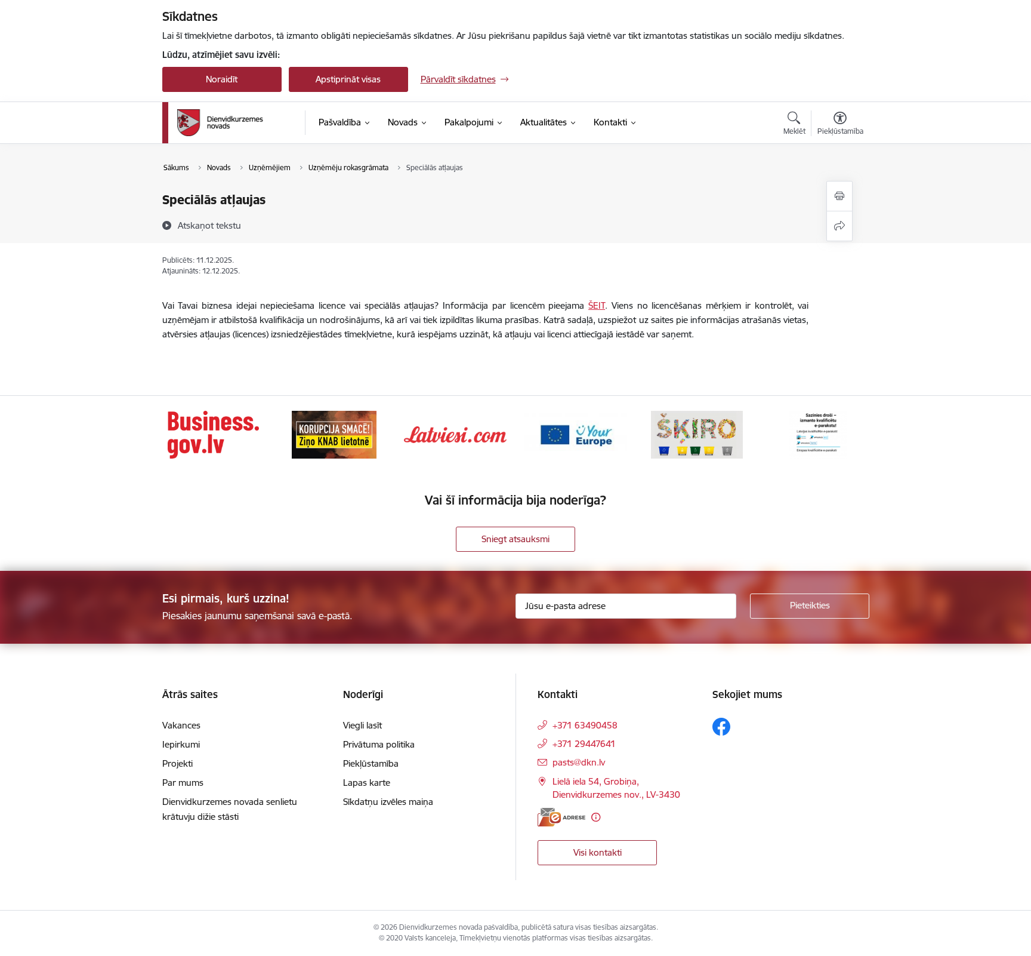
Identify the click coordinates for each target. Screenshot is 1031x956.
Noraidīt (221, 79)
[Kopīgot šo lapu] (839, 226)
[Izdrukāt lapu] (839, 196)
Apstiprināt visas (348, 79)
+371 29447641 (584, 743)
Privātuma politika (379, 744)
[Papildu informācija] (595, 817)
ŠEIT (596, 305)
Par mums (182, 782)
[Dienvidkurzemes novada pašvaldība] (237, 122)
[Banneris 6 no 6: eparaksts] (818, 433)
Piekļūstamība (371, 763)
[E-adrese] (561, 817)
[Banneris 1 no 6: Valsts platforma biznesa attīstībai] (213, 433)
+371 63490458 (585, 725)
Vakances (181, 725)
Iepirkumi (181, 744)
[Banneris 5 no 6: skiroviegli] (697, 433)
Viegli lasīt (362, 725)
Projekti (177, 763)
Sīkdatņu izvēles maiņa (388, 801)
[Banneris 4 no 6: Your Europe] (575, 433)
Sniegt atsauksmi (515, 539)
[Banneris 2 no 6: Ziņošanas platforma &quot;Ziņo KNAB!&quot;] (334, 433)
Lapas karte (366, 782)
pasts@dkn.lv (578, 762)
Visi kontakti (597, 852)
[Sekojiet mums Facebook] (721, 727)
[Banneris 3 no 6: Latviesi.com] (455, 433)
